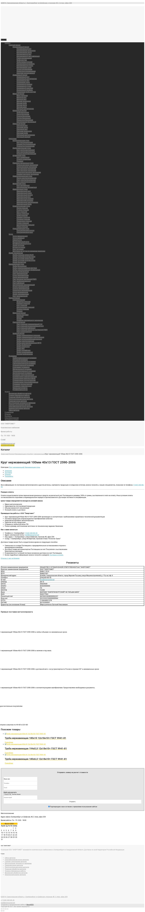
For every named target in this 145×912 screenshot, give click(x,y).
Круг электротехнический (26, 182)
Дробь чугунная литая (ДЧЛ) (23, 259)
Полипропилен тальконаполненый (25, 382)
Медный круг (22, 97)
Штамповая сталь (19, 156)
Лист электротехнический (26, 180)
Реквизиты (9, 476)
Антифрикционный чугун (22, 244)
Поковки (20, 161)
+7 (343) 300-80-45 (7, 445)
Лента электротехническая (26, 178)
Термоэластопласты (20, 388)
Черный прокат (14, 298)
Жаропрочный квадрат (25, 199)
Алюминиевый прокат (21, 47)
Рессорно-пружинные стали (23, 163)
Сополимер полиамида (21, 367)
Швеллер (20, 317)
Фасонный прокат (19, 313)
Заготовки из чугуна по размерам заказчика (29, 251)
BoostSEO (30, 905)
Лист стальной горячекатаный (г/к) (29, 324)
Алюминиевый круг (24, 49)
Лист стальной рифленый (26, 328)
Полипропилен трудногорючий (24, 380)
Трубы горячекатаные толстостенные (30, 337)
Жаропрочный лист (24, 191)
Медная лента (22, 105)
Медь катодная (22, 96)
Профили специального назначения (30, 320)
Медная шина (22, 107)
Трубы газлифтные (23, 350)
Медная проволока (24, 101)
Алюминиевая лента (24, 53)
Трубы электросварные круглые (25, 268)
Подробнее (9, 742)
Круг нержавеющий (20, 296)
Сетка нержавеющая (20, 292)
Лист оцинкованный (24, 332)
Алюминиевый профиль (26, 64)
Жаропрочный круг (24, 197)
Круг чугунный (18, 249)
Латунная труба (22, 133)
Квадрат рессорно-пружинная (28, 174)
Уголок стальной (23, 223)
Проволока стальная (24, 221)
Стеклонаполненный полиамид (24, 364)
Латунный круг (22, 126)
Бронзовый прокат (20, 111)
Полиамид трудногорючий (22, 384)
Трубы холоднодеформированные (29, 339)
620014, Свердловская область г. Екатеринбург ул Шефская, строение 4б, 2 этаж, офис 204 (34, 897)
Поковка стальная (23, 219)
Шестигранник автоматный (27, 187)
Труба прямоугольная (24, 62)
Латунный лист (22, 129)
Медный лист (22, 99)
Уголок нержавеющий (21, 287)
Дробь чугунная (18, 245)
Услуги (7, 392)
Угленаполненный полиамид (23, 365)
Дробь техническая (16, 253)
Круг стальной (22, 212)
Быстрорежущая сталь (21, 141)
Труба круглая (22, 60)
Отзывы (8, 414)
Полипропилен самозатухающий (25, 377)
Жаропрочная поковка (25, 201)
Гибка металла (14, 410)
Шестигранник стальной (25, 225)
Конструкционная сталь (21, 206)
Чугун (11, 234)
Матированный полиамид (22, 369)
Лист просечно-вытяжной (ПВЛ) (24, 279)
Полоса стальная (23, 210)
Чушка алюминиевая (24, 69)
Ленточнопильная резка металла (21, 399)
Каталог (8, 43)
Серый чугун (17, 240)
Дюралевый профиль (25, 90)
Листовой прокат (19, 322)
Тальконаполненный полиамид (24, 371)
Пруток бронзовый (24, 118)
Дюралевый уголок (24, 86)
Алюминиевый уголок (25, 66)
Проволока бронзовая (25, 120)
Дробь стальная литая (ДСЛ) (23, 255)
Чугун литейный (18, 238)
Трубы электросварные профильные (26, 270)
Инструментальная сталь (22, 148)
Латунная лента (22, 127)
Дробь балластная (19, 262)
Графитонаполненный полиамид (24, 358)
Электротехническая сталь (22, 176)
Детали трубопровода (21, 272)
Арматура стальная (23, 302)
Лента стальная (22, 208)
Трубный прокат (18, 334)
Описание (8, 471)
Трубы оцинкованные (25, 352)
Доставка (8, 473)
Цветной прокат (15, 45)
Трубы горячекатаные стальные (28, 335)
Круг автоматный (23, 186)
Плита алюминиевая (24, 58)
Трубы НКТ (21, 349)
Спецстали (12, 139)
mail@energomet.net (32, 535)
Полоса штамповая (24, 159)
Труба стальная (22, 216)
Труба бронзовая (23, 112)
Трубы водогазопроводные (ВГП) (29, 343)
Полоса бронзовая (23, 116)
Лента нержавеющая (20, 277)
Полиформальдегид (20, 390)
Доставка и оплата (11, 420)
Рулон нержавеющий (21, 275)
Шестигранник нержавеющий (24, 285)
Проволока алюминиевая (26, 71)
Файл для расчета (10, 792)
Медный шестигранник (25, 109)
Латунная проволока (24, 131)
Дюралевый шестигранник (27, 79)
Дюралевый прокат (20, 75)
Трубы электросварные (25, 341)
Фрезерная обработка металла (20, 393)
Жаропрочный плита (24, 193)
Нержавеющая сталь (16, 264)
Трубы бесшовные (20, 266)
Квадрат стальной (23, 217)
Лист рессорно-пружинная (26, 171)
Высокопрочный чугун (21, 242)
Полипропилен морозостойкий (24, 378)
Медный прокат (18, 94)
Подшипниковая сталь (21, 229)
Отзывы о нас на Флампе (10, 558)
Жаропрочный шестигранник (27, 202)
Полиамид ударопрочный (22, 386)
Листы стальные (23, 214)
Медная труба (22, 103)
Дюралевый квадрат (24, 84)
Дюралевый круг (23, 77)
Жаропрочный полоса (25, 195)
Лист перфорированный (22, 281)
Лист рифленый (18, 283)
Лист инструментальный (26, 152)
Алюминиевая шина (24, 68)
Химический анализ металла (19, 408)
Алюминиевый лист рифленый (28, 56)
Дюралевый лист (23, 81)
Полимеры (13, 356)
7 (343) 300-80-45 (31, 533)
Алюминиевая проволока (26, 51)
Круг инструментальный (26, 150)
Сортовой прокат (19, 300)
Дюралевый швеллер (25, 88)
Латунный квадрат (23, 137)
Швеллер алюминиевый (26, 73)
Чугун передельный (20, 236)
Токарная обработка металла (19, 397)
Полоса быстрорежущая (26, 146)
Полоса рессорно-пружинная (27, 165)
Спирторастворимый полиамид (24, 362)
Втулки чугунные (19, 247)
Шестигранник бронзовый (26, 122)
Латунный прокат (19, 124)
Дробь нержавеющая (21, 294)
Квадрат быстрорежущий (26, 144)
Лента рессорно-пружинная (27, 167)
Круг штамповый (23, 157)
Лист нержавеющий (20, 274)
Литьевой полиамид (20, 360)
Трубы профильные (24, 345)
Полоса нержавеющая (21, 289)
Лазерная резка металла (18, 401)
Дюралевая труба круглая (26, 92)
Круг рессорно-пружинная (26, 169)
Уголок (19, 319)
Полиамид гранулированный (23, 375)
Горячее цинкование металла (19, 405)
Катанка (19, 311)
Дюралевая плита (23, 83)
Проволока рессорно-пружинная (29, 172)
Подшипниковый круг (25, 232)
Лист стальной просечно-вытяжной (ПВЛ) (32, 330)
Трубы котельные (23, 347)
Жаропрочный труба (24, 204)
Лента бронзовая (23, 114)
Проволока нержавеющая (22, 290)
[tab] (74, 471)
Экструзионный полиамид (22, 373)
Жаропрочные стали (20, 189)
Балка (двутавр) (23, 315)
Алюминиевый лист (24, 54)
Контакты (8, 416)
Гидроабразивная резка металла (21, 407)
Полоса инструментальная (26, 154)
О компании (9, 412)
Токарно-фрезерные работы (19, 395)
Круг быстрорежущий (25, 142)
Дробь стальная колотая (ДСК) (24, 257)
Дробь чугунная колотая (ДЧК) (24, 260)
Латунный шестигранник (26, 135)
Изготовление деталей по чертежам (22, 403)
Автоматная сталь (19, 184)
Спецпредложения (12, 418)
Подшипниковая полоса (25, 231)
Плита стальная (22, 227)
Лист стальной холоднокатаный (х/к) (30, 326)
